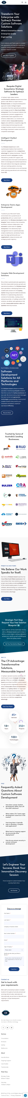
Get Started (14, 890)
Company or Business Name (11, 926)
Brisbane (3, 1041)
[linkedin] (11, 1028)
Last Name (6, 920)
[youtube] (7, 1028)
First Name (6, 913)
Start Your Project (8, 706)
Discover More (7, 413)
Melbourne (4, 1048)
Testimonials (4, 1067)
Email (5, 940)
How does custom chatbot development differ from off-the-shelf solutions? (15, 806)
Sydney (3, 1045)
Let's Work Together (8, 55)
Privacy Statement (16, 1095)
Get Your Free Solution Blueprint (14, 644)
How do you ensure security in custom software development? (15, 842)
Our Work (6, 599)
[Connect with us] (25, 1095)
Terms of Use (5, 1095)
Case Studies (4, 1064)
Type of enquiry (8, 946)
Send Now (14, 969)
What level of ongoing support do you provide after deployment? (16, 833)
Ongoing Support (6, 1060)
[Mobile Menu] (25, 2)
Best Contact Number (9, 933)
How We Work (5, 1057)
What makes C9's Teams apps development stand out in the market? (15, 815)
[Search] (22, 2)
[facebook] (3, 1028)
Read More (7, 180)
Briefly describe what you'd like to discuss (12, 954)
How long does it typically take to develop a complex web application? (14, 824)
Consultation (4, 1038)
